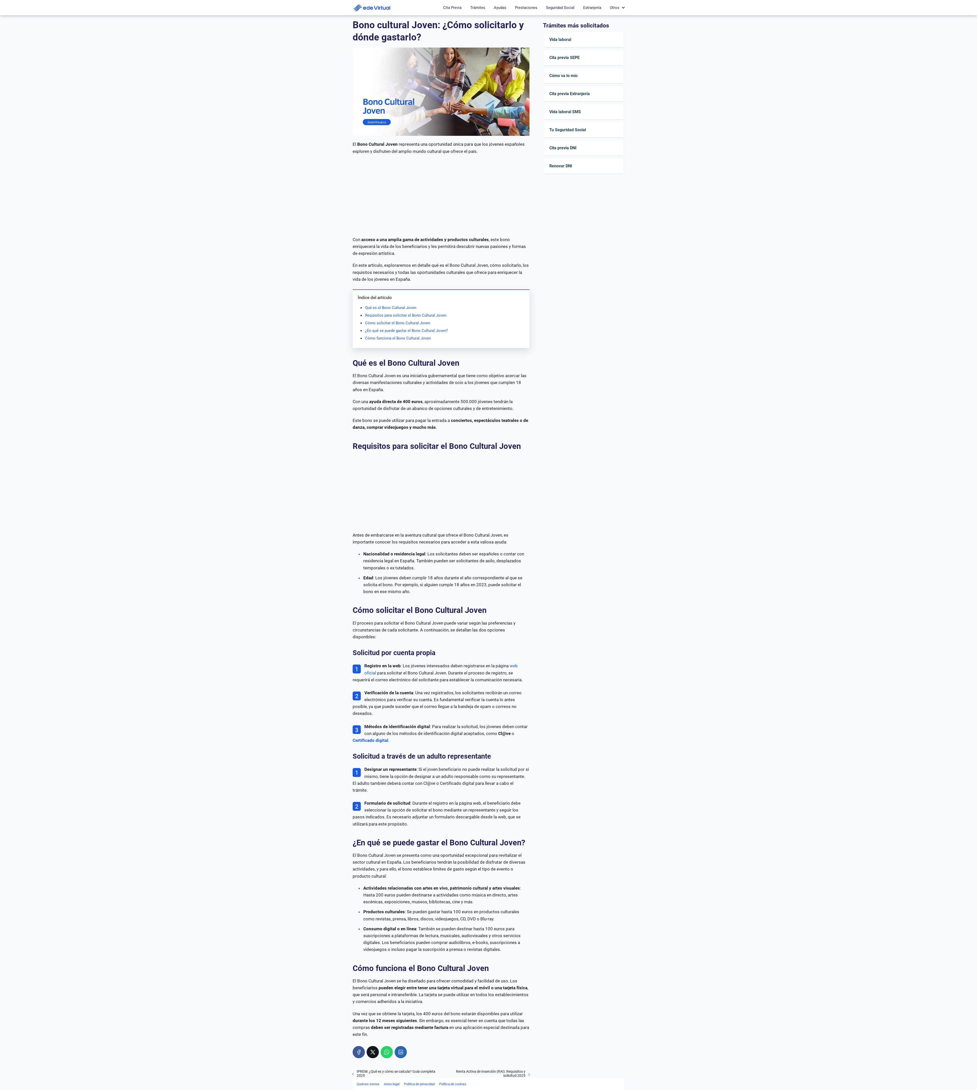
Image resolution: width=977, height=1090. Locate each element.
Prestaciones (526, 7)
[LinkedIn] (401, 1052)
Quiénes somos (368, 1084)
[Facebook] (359, 1052)
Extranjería (592, 7)
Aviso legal (391, 1084)
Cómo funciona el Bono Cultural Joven (398, 338)
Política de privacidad (419, 1084)
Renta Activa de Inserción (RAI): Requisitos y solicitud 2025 (490, 1073)
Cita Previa (452, 7)
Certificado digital (370, 740)
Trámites (477, 7)
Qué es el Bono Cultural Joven (390, 307)
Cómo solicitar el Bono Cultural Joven (397, 323)
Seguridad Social (560, 7)
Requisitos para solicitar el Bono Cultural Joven (405, 315)
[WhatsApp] (387, 1052)
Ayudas (500, 7)
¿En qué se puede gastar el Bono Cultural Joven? (406, 330)
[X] (373, 1052)
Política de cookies (452, 1084)
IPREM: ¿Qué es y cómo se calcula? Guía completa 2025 (396, 1073)
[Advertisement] (441, 195)
